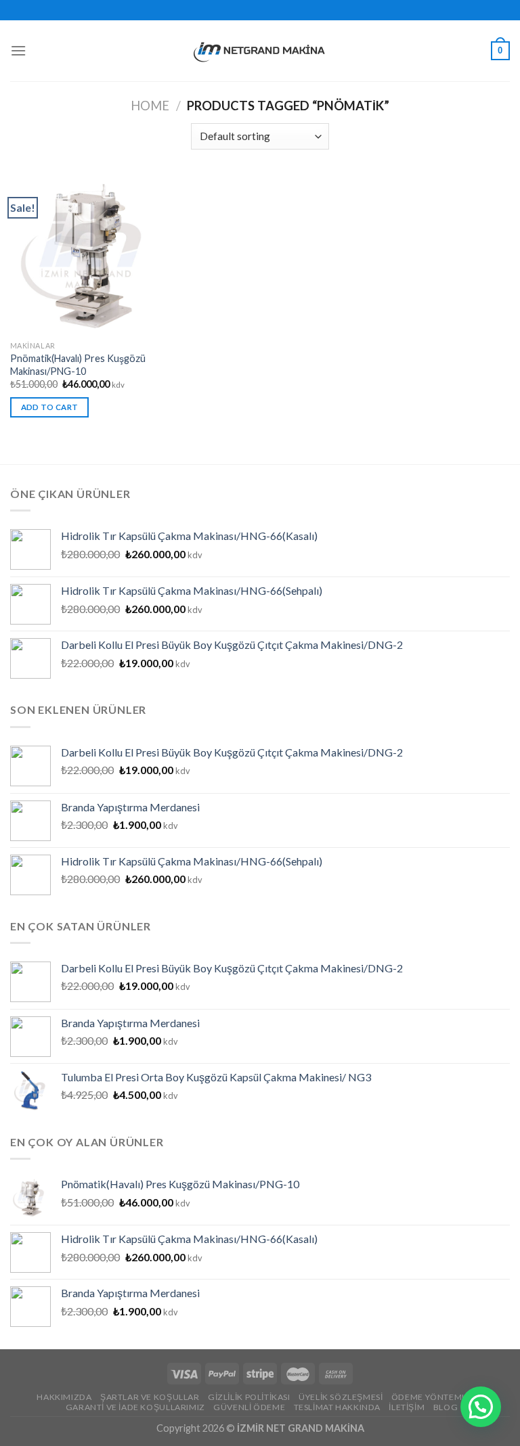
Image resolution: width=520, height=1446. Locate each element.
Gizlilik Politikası (249, 1397)
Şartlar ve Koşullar (150, 1397)
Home (150, 105)
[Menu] (18, 50)
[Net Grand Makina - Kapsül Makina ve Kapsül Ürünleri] (260, 51)
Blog (445, 1407)
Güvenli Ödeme (249, 1407)
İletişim (407, 1407)
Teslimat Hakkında (337, 1407)
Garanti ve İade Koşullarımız (135, 1407)
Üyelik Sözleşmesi (341, 1397)
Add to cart (50, 407)
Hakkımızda (64, 1397)
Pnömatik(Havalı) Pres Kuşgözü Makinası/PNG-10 (78, 365)
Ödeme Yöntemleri (435, 1397)
